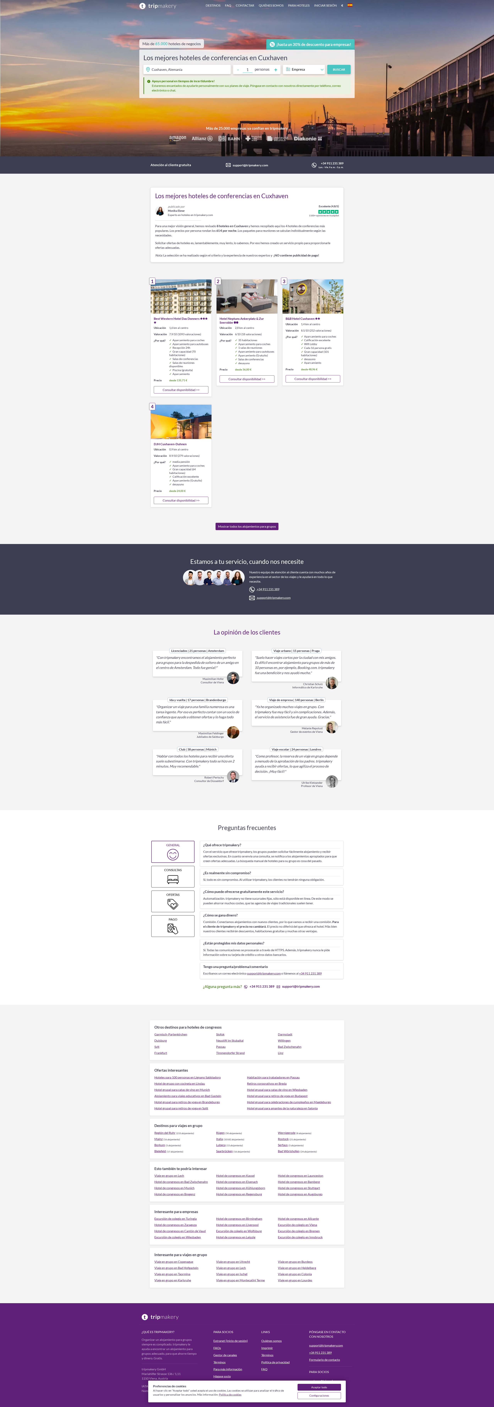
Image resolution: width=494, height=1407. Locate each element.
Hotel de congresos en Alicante (298, 1218)
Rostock (283, 1139)
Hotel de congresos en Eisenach (237, 1182)
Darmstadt (285, 1034)
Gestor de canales (225, 1355)
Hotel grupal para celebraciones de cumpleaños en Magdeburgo (289, 1102)
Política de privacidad (275, 1362)
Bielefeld (160, 1151)
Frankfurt (160, 1053)
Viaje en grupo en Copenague (173, 1261)
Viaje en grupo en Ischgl (231, 1274)
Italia (219, 1139)
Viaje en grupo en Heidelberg (297, 1268)
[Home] (157, 6)
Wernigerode (286, 1133)
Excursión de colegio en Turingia (175, 1218)
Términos (219, 1362)
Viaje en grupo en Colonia (295, 1274)
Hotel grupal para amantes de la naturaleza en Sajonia (282, 1108)
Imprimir (267, 1348)
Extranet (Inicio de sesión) (230, 1341)
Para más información (227, 1369)
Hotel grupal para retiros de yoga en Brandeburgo (187, 1102)
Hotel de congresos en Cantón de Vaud (180, 1231)
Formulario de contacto (324, 1359)
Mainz (158, 1139)
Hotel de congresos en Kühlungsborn (240, 1188)
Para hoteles (299, 5)
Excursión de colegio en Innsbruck (300, 1237)
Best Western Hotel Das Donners (177, 318)
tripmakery (279, 128)
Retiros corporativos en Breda (267, 1083)
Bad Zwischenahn (289, 1046)
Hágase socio (222, 1376)
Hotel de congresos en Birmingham (239, 1218)
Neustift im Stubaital (230, 1040)
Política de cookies (230, 1394)
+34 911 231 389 (332, 163)
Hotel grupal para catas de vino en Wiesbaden (277, 1089)
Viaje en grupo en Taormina (172, 1274)
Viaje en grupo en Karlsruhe (172, 1280)
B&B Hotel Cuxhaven (300, 318)
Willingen (284, 1040)
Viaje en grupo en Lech (169, 1175)
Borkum (159, 1145)
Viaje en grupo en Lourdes (295, 1280)
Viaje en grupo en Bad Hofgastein (176, 1268)
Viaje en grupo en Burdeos (295, 1261)
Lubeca (221, 1145)
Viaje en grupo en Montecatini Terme (240, 1280)
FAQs (217, 1348)
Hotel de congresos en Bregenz (174, 1194)
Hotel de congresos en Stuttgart (299, 1188)
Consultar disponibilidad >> (181, 390)
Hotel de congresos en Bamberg (299, 1182)
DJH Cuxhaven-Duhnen (170, 444)
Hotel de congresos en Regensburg (239, 1194)
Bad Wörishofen (288, 1151)
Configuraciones (319, 1395)
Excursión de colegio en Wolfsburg (239, 1231)
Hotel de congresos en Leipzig (235, 1237)
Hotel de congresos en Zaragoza (175, 1225)
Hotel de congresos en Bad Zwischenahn (181, 1182)
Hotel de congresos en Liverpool (237, 1225)
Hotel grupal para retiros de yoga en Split (181, 1108)
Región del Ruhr (164, 1133)
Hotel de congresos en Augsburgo (300, 1194)
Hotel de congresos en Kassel (235, 1175)
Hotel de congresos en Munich (174, 1188)
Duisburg (160, 1040)
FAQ (228, 5)
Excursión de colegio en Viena (297, 1225)
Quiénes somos (271, 5)
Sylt (156, 1046)
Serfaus (283, 1145)
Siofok (220, 1034)
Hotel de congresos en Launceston (300, 1175)
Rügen (220, 1133)
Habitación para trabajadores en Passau (273, 1077)
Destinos (213, 5)
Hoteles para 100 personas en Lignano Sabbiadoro (187, 1077)
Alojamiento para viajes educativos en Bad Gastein (187, 1096)
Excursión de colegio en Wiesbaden (177, 1237)
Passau (221, 1046)
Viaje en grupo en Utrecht (233, 1261)
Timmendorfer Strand (230, 1053)
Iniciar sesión (325, 5)
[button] (279, 6)
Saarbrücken (224, 1151)
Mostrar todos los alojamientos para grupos (247, 526)
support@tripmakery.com (250, 165)
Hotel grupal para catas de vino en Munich (182, 1089)
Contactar (245, 5)
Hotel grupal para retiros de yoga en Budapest (277, 1096)
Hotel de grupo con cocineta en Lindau (179, 1083)
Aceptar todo (319, 1387)
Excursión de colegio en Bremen (299, 1231)
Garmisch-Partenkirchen (170, 1034)
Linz (280, 1053)
